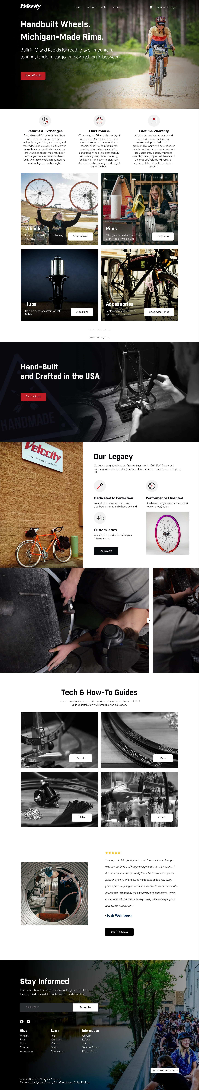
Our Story (56, 1039)
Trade (54, 1047)
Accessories (26, 1051)
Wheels (80, 758)
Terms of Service (91, 1047)
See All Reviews (119, 931)
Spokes (24, 1047)
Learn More (106, 551)
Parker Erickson (82, 1082)
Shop (90, 7)
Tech (103, 7)
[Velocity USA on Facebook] (21, 1023)
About (116, 7)
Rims (162, 758)
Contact (86, 1035)
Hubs (82, 817)
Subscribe (85, 1007)
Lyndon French (44, 1082)
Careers (55, 1043)
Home (77, 7)
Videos (161, 817)
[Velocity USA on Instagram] (28, 1023)
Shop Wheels (33, 75)
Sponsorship (58, 1051)
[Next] (149, 620)
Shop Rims (163, 236)
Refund (86, 1039)
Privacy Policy (89, 1051)
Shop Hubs (82, 312)
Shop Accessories (159, 312)
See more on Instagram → (99, 338)
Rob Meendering (63, 1082)
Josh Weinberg (119, 915)
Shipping (87, 1043)
